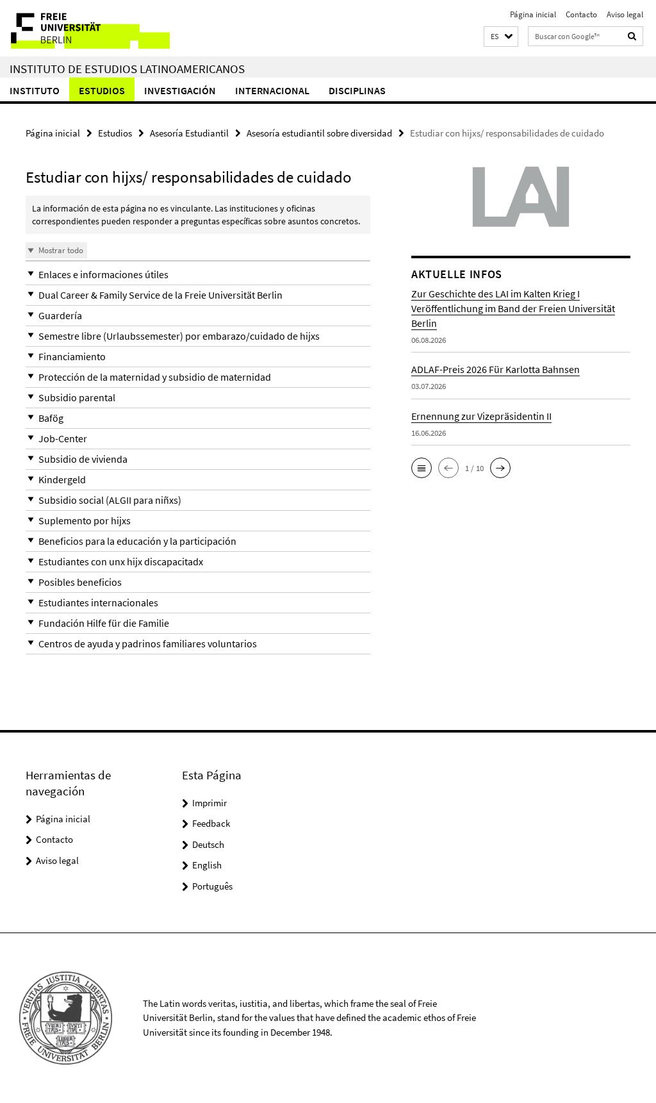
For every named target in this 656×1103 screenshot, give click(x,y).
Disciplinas (357, 90)
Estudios (102, 90)
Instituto (35, 90)
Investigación (180, 90)
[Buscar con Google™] (632, 36)
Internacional (272, 90)
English (207, 865)
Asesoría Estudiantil (189, 133)
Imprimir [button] (209, 803)
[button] (501, 36)
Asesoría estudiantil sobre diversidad (319, 133)
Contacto (581, 14)
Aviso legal (625, 14)
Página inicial (533, 14)
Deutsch (208, 844)
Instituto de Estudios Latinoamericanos (127, 68)
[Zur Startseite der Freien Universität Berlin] (85, 28)
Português (212, 886)
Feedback (211, 823)
